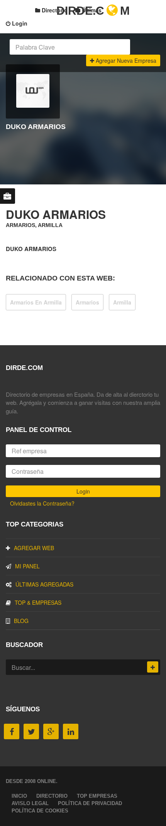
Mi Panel (27, 566)
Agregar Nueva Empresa (125, 60)
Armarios (87, 302)
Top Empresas (97, 796)
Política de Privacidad (90, 803)
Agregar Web (34, 548)
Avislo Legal (30, 803)
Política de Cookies (40, 811)
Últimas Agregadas (44, 584)
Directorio (54, 10)
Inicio (19, 796)
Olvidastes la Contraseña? (42, 503)
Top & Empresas (38, 602)
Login (18, 23)
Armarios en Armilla (36, 302)
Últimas (91, 10)
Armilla (122, 302)
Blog (21, 621)
